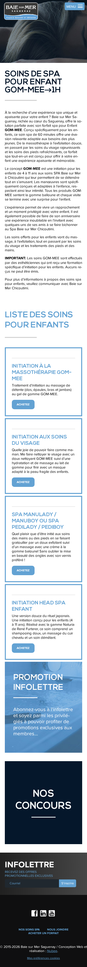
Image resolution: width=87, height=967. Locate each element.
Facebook (35, 913)
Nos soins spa (29, 929)
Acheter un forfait (43, 933)
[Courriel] (32, 883)
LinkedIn (43, 913)
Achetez (23, 404)
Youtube (52, 913)
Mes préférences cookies (43, 958)
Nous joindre (57, 929)
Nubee (52, 951)
